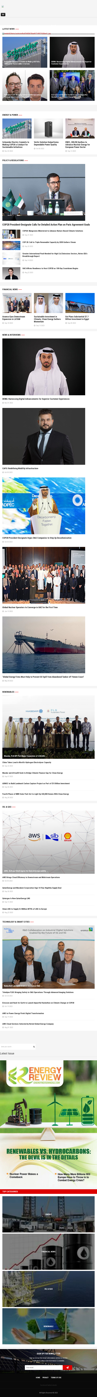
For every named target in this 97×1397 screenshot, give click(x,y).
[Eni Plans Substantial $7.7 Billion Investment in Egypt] (80, 303)
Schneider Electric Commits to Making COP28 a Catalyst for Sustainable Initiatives (22, 63)
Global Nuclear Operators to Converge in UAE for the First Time (30, 607)
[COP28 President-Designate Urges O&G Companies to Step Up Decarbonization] (48, 505)
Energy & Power (10, 115)
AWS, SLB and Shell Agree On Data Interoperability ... (26, 871)
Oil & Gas (6, 807)
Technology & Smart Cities (16, 922)
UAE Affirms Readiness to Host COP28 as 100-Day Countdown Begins (50, 268)
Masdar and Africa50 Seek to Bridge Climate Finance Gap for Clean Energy (32, 773)
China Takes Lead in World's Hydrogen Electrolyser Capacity (26, 762)
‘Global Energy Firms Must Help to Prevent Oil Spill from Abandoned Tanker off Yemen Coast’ (43, 677)
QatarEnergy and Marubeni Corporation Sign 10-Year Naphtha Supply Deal (31, 888)
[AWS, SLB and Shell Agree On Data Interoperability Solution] (48, 842)
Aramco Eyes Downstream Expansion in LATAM (13, 317)
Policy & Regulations (13, 160)
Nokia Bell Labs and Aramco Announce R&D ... (31, 26)
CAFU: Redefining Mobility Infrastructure (20, 468)
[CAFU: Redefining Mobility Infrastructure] (48, 436)
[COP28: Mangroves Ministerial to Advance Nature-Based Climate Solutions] (11, 234)
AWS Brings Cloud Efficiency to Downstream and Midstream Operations (31, 877)
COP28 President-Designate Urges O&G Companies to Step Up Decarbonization (36, 538)
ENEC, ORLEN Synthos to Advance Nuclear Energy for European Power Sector (77, 144)
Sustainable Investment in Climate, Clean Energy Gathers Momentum (47, 319)
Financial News (10, 289)
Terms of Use (56, 1378)
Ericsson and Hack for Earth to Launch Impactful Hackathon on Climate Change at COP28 (69, 96)
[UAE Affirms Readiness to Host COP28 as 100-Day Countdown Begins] (11, 273)
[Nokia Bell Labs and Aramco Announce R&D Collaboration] (48, 957)
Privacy (45, 1378)
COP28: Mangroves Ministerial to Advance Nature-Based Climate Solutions (52, 231)
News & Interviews (11, 335)
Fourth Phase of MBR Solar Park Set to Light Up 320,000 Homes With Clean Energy (36, 794)
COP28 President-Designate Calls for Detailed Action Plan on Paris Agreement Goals (46, 224)
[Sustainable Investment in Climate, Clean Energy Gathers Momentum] (48, 303)
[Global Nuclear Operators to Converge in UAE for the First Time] (48, 575)
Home (38, 1378)
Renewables (8, 692)
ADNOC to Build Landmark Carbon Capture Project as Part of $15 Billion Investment (36, 783)
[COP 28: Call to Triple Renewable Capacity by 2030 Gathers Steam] (11, 245)
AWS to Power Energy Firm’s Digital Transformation (23, 1013)
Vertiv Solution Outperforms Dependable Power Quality (46, 143)
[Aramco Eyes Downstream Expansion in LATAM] (17, 303)
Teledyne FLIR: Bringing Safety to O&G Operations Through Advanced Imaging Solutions (23, 96)
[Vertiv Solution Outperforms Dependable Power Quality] (48, 128)
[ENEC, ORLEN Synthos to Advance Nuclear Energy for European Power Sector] (80, 128)
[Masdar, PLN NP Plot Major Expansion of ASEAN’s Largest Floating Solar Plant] (48, 727)
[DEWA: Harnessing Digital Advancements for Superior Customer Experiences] (72, 52)
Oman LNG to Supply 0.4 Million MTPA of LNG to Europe (24, 909)
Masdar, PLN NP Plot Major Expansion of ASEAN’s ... (25, 756)
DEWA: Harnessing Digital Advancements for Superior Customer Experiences (36, 399)
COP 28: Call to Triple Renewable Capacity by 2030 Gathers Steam (49, 242)
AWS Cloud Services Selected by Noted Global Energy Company (28, 1024)
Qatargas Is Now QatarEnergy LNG (16, 898)
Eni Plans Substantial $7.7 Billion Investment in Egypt (77, 317)
